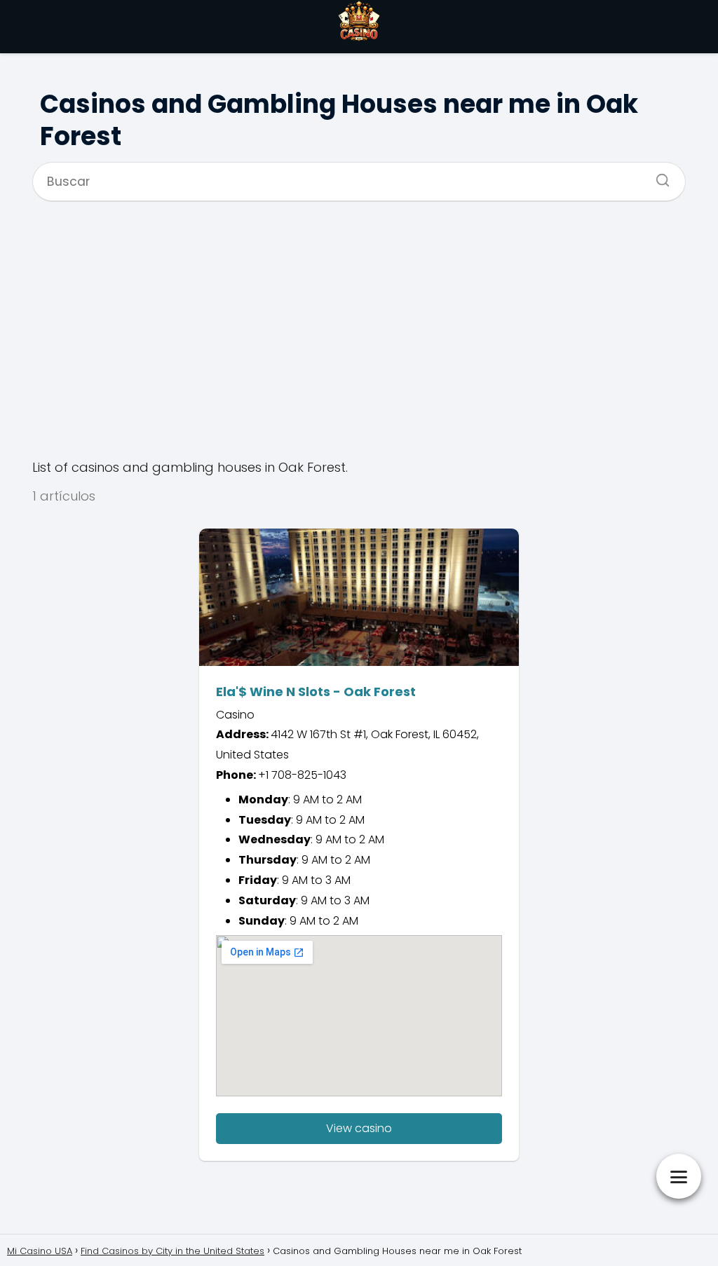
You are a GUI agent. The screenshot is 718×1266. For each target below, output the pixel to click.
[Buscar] (658, 176)
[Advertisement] (359, 329)
